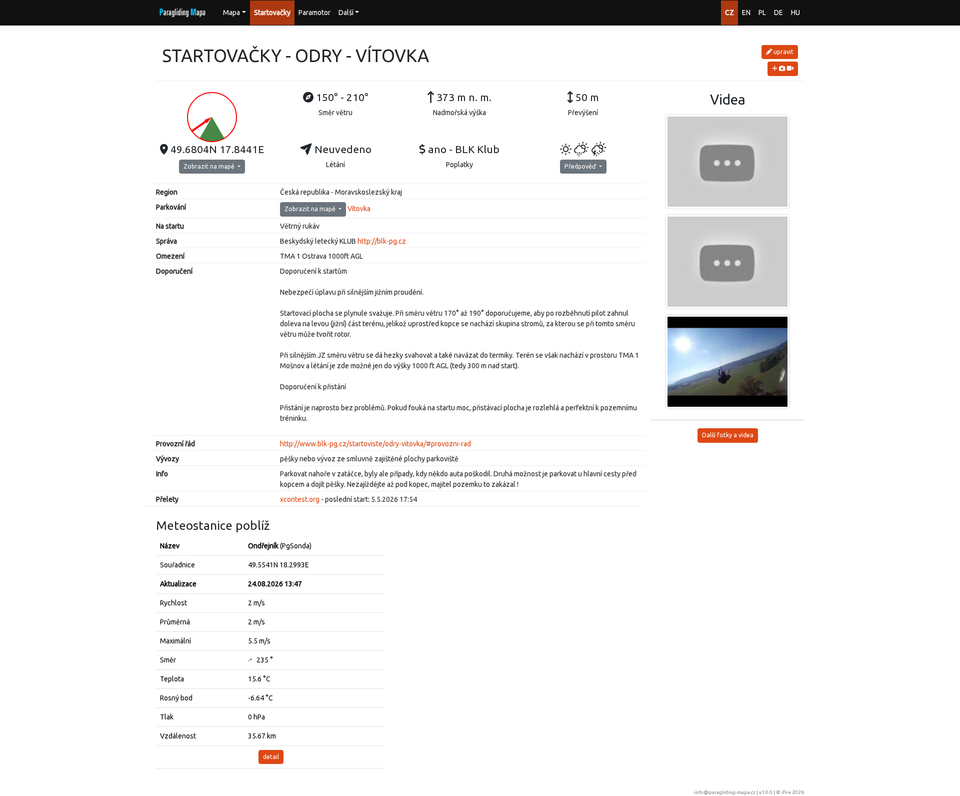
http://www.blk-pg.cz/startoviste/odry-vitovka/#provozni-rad (375, 444)
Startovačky (272, 13)
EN (746, 13)
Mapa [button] (231, 13)
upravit (783, 52)
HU (795, 13)
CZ (729, 13)
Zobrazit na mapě (210, 166)
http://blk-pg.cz (382, 241)
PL (762, 13)
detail (271, 756)
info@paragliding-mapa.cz (725, 792)
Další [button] (346, 13)
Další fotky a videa (728, 435)
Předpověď (581, 166)
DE (778, 13)
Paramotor (314, 13)
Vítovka (359, 209)
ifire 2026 (793, 792)
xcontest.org (300, 499)
